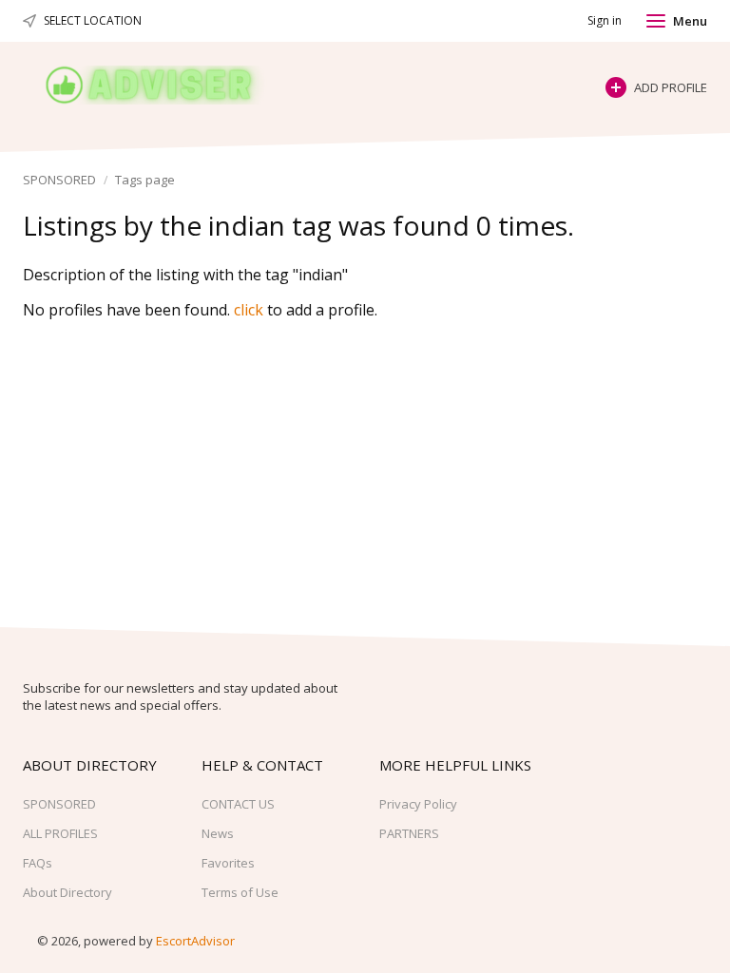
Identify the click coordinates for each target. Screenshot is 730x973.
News (218, 833)
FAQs (37, 862)
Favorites (228, 862)
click (248, 309)
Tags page (145, 179)
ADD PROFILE (670, 87)
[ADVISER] (167, 85)
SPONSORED (59, 179)
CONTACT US (238, 803)
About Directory (67, 892)
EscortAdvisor (195, 940)
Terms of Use (240, 892)
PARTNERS (409, 833)
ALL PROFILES (60, 833)
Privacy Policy (418, 803)
